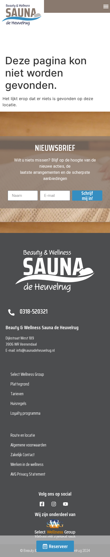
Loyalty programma (25, 413)
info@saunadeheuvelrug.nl (35, 350)
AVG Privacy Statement (28, 474)
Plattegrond (19, 384)
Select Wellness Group (27, 374)
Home (7, 43)
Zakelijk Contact (22, 454)
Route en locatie (22, 435)
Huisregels (18, 403)
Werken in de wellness (26, 464)
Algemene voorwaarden (28, 445)
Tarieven (17, 393)
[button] (106, 6)
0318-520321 (34, 311)
